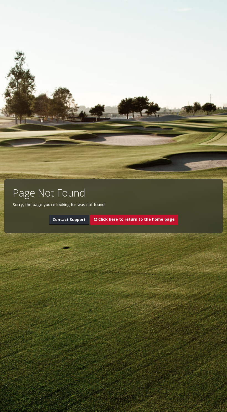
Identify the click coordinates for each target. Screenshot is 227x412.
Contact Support (69, 219)
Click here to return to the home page (136, 219)
